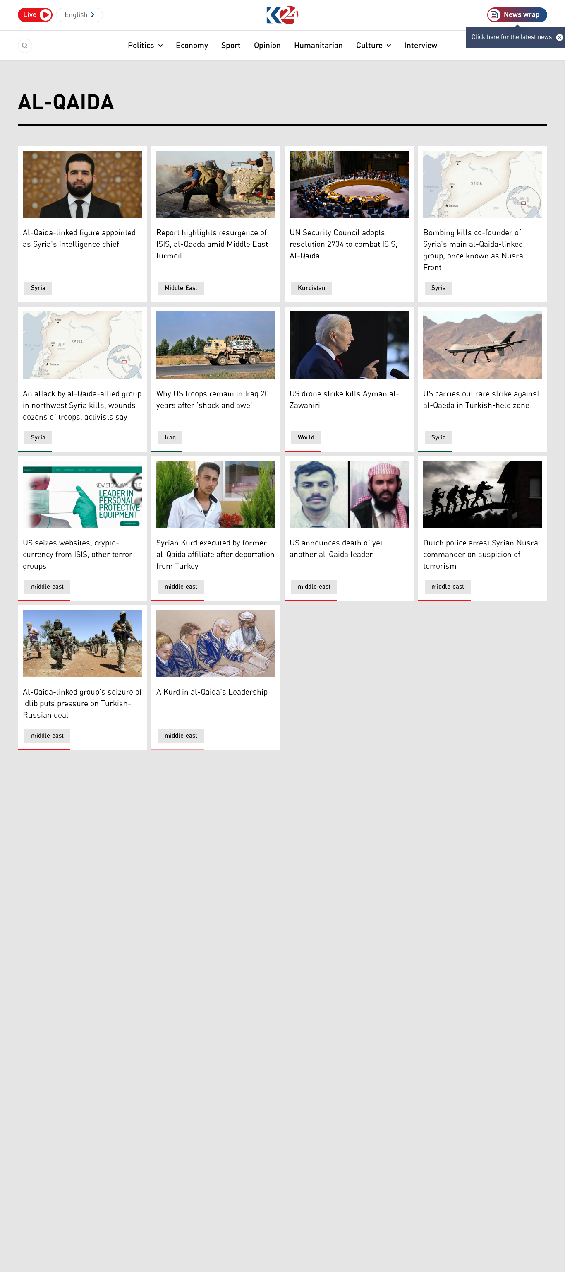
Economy (192, 45)
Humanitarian (318, 45)
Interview (420, 45)
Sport (231, 45)
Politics (141, 45)
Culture (369, 45)
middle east (47, 587)
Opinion (267, 45)
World (306, 438)
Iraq (170, 438)
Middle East (181, 288)
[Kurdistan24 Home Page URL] (283, 15)
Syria (38, 288)
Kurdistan (312, 288)
